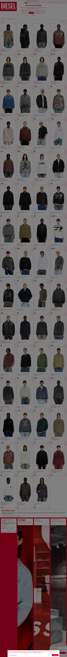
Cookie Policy (40, 652)
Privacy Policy (34, 652)
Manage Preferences (26, 652)
